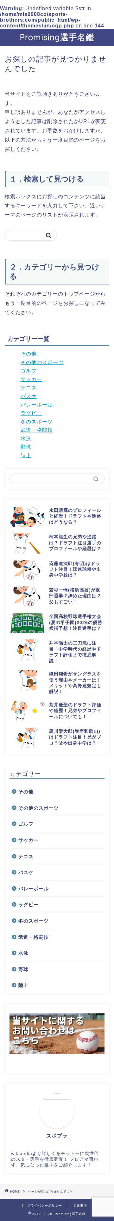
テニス (29, 387)
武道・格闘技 (37, 430)
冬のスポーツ (37, 421)
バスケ (29, 396)
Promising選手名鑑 (57, 37)
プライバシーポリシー (44, 1205)
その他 (29, 354)
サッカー (31, 379)
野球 (26, 447)
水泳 (26, 438)
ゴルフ (29, 370)
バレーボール (37, 405)
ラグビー (31, 413)
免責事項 (80, 1205)
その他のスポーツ (42, 362)
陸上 (26, 455)
